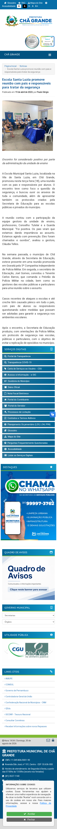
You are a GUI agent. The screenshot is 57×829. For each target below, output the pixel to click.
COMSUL (9, 684)
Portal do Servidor (16, 405)
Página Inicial (11, 66)
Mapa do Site (36, 3)
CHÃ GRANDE (12, 54)
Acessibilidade (14, 449)
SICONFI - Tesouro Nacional (17, 714)
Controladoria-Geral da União (18, 696)
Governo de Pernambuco (16, 690)
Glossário (11, 3)
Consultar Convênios (15, 720)
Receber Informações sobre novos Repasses (26, 726)
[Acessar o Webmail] (48, 741)
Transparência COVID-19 (19, 362)
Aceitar (31, 814)
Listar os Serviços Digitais (20, 455)
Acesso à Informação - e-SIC (21, 375)
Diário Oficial (13, 387)
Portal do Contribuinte (18, 399)
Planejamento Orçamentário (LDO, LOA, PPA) (28, 424)
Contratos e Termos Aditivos (21, 418)
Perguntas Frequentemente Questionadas (27, 443)
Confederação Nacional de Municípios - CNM (25, 702)
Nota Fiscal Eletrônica (17, 393)
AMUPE (9, 678)
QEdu (8, 708)
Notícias (23, 66)
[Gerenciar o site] (53, 741)
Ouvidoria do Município (18, 381)
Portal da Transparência (19, 356)
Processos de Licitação (19, 412)
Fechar (31, 819)
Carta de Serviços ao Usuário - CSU (24, 368)
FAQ (23, 3)
